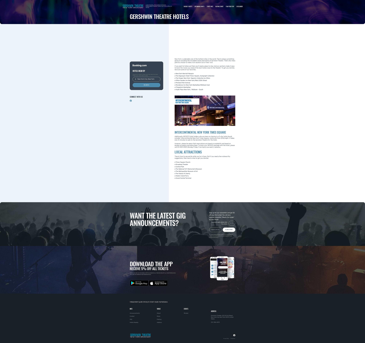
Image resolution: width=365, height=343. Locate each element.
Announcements (135, 313)
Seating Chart (219, 6)
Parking (159, 319)
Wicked (186, 313)
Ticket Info (210, 6)
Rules (158, 316)
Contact (132, 316)
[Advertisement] (146, 46)
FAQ (131, 319)
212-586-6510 (215, 322)
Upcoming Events (199, 6)
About (159, 313)
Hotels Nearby (134, 322)
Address (159, 322)
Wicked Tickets (188, 6)
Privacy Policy (226, 338)
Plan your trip (230, 6)
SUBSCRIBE (229, 230)
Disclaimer (239, 6)
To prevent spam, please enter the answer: (219, 223)
